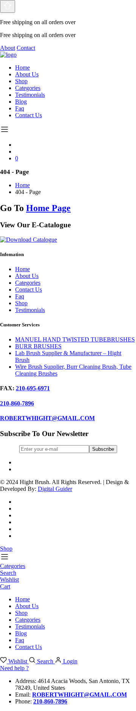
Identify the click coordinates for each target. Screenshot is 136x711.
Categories (27, 88)
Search (45, 661)
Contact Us (28, 115)
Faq (19, 108)
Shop (21, 81)
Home (22, 67)
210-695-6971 (33, 388)
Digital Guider (55, 489)
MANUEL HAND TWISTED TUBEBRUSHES (75, 339)
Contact (26, 48)
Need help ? (14, 668)
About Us (27, 74)
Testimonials (30, 95)
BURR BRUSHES (38, 346)
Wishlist (18, 661)
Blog (21, 101)
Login (69, 661)
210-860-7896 (17, 403)
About (7, 48)
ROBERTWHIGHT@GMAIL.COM (47, 418)
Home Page (48, 208)
